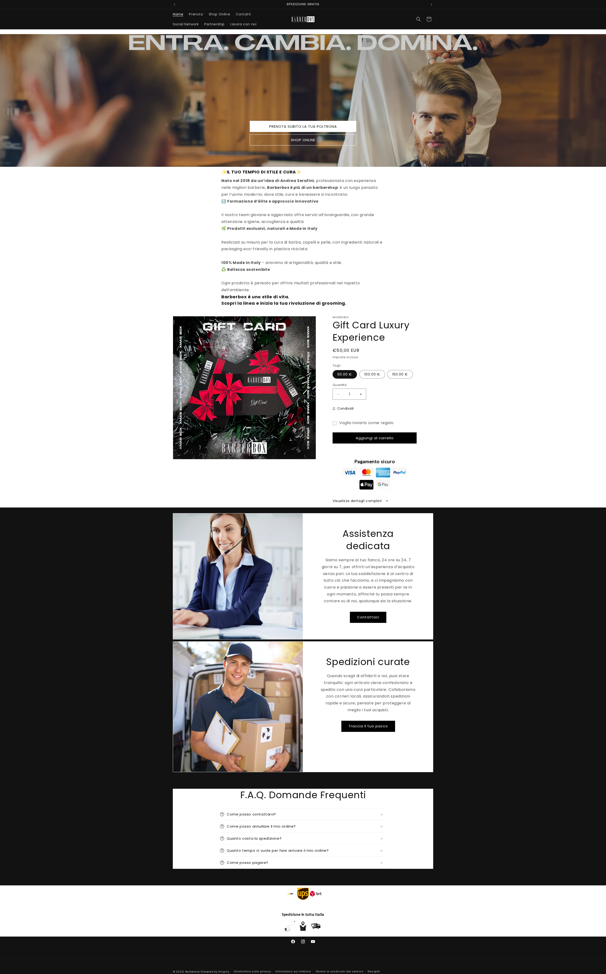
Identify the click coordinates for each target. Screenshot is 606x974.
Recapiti (374, 971)
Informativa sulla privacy (252, 971)
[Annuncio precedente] (174, 4)
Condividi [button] (345, 408)
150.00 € (400, 374)
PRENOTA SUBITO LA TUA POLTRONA (303, 126)
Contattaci (368, 617)
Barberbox (192, 972)
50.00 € (345, 374)
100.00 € (372, 374)
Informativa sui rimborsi (293, 971)
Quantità (340, 385)
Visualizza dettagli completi (358, 500)
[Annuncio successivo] (431, 4)
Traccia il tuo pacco (368, 726)
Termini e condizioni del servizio (339, 971)
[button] (418, 19)
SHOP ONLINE (303, 139)
